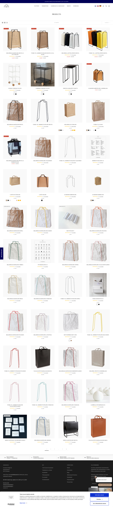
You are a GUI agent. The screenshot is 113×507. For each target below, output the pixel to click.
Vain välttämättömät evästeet (99, 503)
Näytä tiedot (22, 503)
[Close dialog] (80, 241)
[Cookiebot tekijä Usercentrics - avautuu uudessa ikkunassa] (11, 504)
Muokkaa (99, 499)
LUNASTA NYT (44, 260)
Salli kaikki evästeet (99, 495)
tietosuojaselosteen (47, 265)
